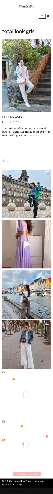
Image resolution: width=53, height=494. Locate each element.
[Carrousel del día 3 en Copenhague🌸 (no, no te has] (26, 194)
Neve (10, 491)
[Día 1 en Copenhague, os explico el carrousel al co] (26, 294)
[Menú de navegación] (42, 16)
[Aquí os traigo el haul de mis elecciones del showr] (26, 444)
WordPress (39, 491)
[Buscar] (48, 16)
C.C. (7, 122)
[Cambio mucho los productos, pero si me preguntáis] (26, 394)
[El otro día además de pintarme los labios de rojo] (26, 344)
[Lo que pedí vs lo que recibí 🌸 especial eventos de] (26, 244)
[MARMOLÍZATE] (26, 75)
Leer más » (34, 135)
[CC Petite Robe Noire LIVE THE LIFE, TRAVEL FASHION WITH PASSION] (26, 6)
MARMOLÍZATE (12, 116)
